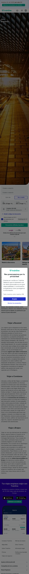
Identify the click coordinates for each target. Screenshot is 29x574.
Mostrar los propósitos (14, 303)
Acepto (14, 299)
